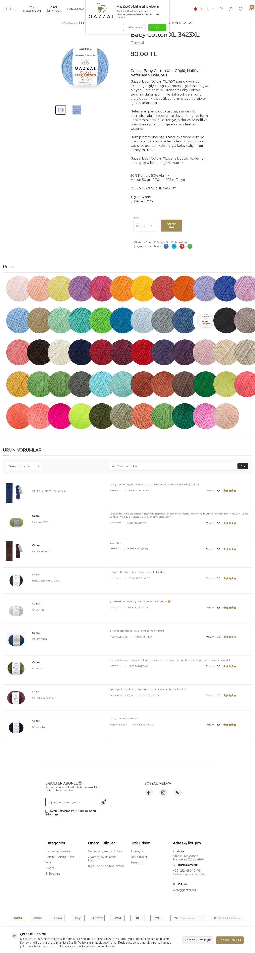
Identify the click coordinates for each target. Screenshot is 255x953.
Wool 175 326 (39, 639)
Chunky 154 (39, 609)
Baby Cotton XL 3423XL (175, 23)
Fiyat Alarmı (143, 246)
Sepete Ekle (171, 225)
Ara (243, 465)
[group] (85, 66)
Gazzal (137, 42)
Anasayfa (69, 23)
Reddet (123, 942)
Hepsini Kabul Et (229, 940)
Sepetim (136, 862)
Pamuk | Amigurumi (59, 857)
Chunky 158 (39, 726)
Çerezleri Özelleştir (198, 940)
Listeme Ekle (143, 242)
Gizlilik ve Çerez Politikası (105, 851)
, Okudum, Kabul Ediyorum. (70, 812)
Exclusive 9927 (40, 521)
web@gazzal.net (184, 890)
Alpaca (50, 868)
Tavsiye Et (162, 242)
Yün (48, 862)
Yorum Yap (180, 242)
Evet (157, 27)
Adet (136, 217)
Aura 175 (37, 668)
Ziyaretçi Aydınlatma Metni (102, 858)
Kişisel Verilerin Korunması (106, 866)
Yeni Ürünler (138, 857)
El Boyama (53, 873)
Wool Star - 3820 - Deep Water (49, 491)
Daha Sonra (134, 27)
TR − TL (203, 9)
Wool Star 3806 (41, 551)
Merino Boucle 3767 (43, 697)
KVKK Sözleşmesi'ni (62, 810)
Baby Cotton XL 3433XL (46, 580)
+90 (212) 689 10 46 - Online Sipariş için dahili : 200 (189, 874)
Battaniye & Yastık (58, 851)
